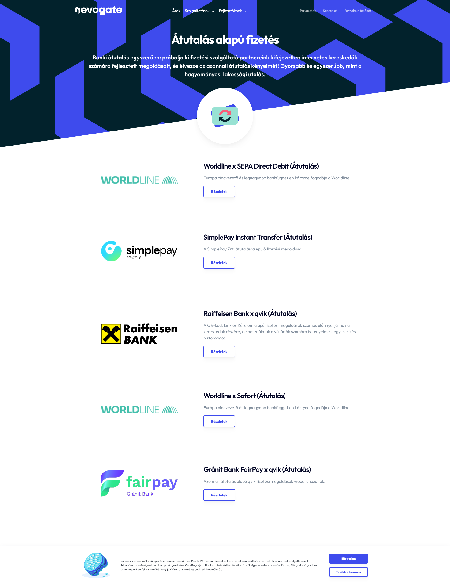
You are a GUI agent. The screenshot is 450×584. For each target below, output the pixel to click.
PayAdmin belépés (357, 10)
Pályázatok (308, 10)
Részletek (219, 191)
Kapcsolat (330, 10)
